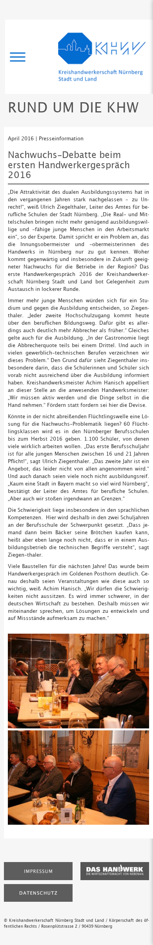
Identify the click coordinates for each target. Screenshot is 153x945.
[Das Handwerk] (114, 871)
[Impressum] (38, 871)
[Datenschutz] (38, 892)
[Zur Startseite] (102, 57)
